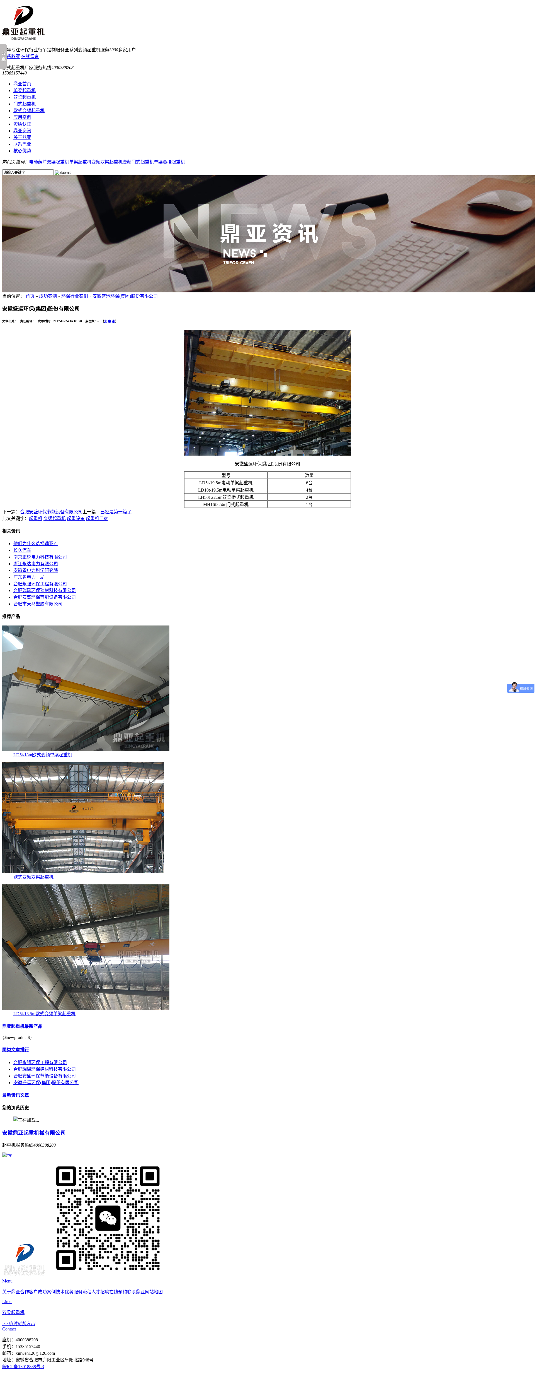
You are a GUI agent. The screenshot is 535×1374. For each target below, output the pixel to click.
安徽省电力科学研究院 (35, 570)
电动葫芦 (38, 162)
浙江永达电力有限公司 (35, 563)
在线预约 (118, 1291)
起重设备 (76, 518)
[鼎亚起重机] (24, 1276)
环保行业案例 (74, 296)
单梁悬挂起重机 (169, 162)
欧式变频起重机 (29, 110)
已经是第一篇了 (116, 511)
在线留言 (30, 56)
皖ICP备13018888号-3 (23, 1366)
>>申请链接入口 (18, 1323)
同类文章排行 (15, 1049)
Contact (9, 1329)
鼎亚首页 (22, 83)
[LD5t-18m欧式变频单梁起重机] (85, 749)
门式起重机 (24, 104)
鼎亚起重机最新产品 (22, 1026)
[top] (7, 1154)
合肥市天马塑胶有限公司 (37, 603)
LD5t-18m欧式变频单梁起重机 (42, 754)
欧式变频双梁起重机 (33, 877)
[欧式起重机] (23, 37)
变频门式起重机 (138, 162)
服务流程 (82, 1291)
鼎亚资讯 (22, 130)
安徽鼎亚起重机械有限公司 (34, 1133)
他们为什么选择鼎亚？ (35, 543)
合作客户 (29, 1291)
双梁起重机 (24, 97)
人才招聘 (100, 1291)
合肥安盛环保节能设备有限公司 (51, 511)
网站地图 (154, 1291)
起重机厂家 (97, 518)
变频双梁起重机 (107, 162)
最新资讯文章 (15, 1095)
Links (7, 1301)
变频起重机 (54, 518)
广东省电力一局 (29, 577)
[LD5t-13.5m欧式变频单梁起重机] (85, 1008)
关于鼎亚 (22, 137)
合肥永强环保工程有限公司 (40, 583)
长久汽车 (22, 550)
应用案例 (22, 117)
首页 (30, 296)
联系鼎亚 (11, 56)
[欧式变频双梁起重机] (83, 871)
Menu (7, 1281)
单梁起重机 (24, 90)
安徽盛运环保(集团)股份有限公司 (125, 296)
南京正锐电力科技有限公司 (40, 557)
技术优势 (65, 1291)
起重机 (35, 518)
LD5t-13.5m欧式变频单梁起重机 (44, 1013)
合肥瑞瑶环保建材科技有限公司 (44, 590)
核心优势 (22, 150)
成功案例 (48, 296)
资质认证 (22, 124)
